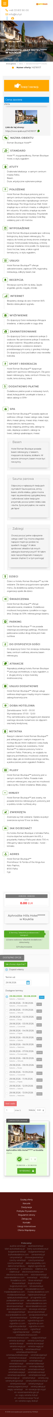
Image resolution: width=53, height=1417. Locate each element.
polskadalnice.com (15, 1300)
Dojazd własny (16, 969)
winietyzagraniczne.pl (18, 1386)
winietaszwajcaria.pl (16, 1375)
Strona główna (11, 63)
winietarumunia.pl (17, 1369)
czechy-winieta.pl (17, 1260)
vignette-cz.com (17, 1323)
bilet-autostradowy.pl (15, 1249)
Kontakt (26, 1222)
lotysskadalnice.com (34, 1289)
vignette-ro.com (36, 1326)
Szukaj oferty (26, 1199)
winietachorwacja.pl (17, 1358)
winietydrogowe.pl (14, 1381)
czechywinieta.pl (36, 1260)
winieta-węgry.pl (35, 1346)
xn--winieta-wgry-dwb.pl (26, 1401)
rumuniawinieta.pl (14, 1303)
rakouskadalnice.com (36, 1300)
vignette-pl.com (35, 1323)
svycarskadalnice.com (16, 1315)
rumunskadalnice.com (36, 1303)
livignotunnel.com (18, 1286)
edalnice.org (41, 1269)
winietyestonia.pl (18, 1383)
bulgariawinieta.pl (37, 1251)
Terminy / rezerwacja (29, 87)
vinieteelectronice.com (18, 1338)
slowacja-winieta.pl (37, 1309)
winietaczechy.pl (37, 1358)
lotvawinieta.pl (36, 1286)
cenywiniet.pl (16, 1257)
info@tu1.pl (15, 14)
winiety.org (43, 1378)
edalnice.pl (14, 1272)
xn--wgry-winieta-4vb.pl (26, 1395)
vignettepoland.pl (21, 1332)
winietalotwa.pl (16, 1363)
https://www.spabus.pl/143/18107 (20, 131)
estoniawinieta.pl (39, 1274)
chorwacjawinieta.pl (34, 1257)
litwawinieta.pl (18, 1283)
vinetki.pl (36, 1332)
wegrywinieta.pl (38, 1338)
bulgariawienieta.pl (17, 1251)
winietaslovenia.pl (36, 1369)
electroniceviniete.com (17, 1274)
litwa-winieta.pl (35, 1280)
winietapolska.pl (36, 1366)
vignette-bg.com (36, 1320)
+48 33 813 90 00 (19, 10)
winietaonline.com (17, 1366)
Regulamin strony (26, 1215)
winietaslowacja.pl (16, 1372)
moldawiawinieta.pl (16, 1294)
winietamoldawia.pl (35, 1363)
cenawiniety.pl (38, 1254)
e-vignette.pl (12, 1269)
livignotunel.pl (34, 1283)
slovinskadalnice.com (16, 1309)
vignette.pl (35, 1329)
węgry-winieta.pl (15, 1389)
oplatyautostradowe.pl (17, 1297)
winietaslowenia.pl (36, 1372)
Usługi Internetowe (26, 1226)
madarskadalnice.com (14, 1292)
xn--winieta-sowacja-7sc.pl (26, 1398)
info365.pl (44, 1277)
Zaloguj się (26, 1219)
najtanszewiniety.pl (37, 1294)
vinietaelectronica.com (26, 1335)
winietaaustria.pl (33, 1349)
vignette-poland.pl (17, 1326)
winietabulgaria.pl (39, 1355)
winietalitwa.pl (35, 1360)
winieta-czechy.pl (36, 1340)
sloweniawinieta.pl (36, 1312)
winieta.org (17, 1349)
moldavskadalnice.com (38, 1292)
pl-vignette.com (38, 1297)
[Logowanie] (13, 19)
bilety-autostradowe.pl (37, 1249)
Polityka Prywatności (26, 1211)
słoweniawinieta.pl (18, 1317)
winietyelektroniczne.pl (36, 1381)
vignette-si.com (20, 1329)
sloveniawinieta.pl (15, 1306)
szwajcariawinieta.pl (38, 1315)
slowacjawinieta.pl (16, 1312)
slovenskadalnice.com (36, 1306)
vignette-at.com (17, 1320)
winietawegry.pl (12, 1378)
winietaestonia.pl (18, 1360)
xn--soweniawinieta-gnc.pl (26, 1392)
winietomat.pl (28, 1378)
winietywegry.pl (35, 1383)
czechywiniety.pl (15, 1263)
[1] (33, 1159)
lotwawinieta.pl (16, 1289)
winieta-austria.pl (17, 1340)
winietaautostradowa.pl (17, 1355)
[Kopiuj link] (39, 131)
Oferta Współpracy (26, 1230)
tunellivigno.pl (36, 1317)
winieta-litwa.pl (16, 1343)
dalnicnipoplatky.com (36, 1263)
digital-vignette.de (36, 1266)
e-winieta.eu (27, 1269)
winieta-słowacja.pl (35, 1343)
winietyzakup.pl (38, 1386)
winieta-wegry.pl (17, 1346)
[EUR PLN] (40, 1110)
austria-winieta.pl (18, 1246)
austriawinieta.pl (35, 1246)
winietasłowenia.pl (37, 1375)
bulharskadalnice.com (18, 1254)
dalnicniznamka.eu (16, 1266)
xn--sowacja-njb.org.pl (35, 1389)
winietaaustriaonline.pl (26, 1352)
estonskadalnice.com (14, 1277)
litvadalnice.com (18, 1280)
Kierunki (26, 1203)
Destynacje (26, 1207)
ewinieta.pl (32, 1277)
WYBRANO (25, 1171)
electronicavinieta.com (33, 1272)
